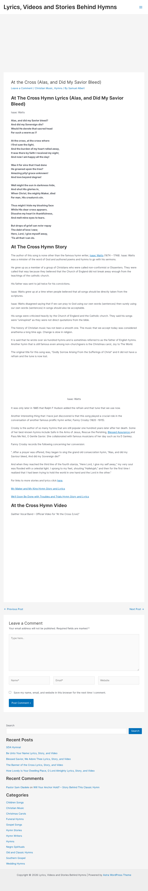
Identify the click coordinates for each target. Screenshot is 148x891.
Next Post (137, 609)
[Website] (118, 681)
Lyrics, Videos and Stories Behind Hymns (60, 6)
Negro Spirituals (15, 846)
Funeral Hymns (15, 819)
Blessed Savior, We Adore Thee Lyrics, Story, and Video (38, 759)
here (59, 480)
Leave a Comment (21, 88)
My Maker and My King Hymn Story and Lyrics (38, 488)
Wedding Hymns (15, 863)
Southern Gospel (15, 858)
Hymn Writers (14, 835)
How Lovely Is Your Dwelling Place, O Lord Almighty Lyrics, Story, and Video (50, 770)
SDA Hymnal (13, 747)
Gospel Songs (14, 824)
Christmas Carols (16, 813)
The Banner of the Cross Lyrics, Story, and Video (34, 764)
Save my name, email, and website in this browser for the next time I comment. (60, 692)
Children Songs (15, 802)
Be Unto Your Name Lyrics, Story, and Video (31, 753)
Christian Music (44, 88)
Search (10, 725)
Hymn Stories (14, 830)
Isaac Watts (96, 255)
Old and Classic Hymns (19, 852)
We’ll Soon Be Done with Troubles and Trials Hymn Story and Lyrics (50, 496)
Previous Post (13, 609)
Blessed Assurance (119, 432)
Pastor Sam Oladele (17, 787)
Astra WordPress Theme (117, 875)
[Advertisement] (74, 41)
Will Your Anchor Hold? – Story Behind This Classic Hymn (66, 787)
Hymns (58, 88)
